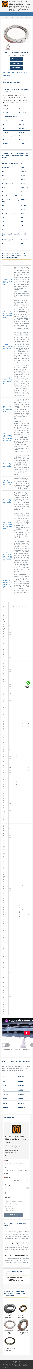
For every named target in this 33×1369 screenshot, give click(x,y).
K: (3, 230)
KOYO (5, 1099)
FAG (4, 1090)
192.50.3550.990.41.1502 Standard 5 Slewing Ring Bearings (7, 437)
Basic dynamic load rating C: (11, 235)
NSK (4, 1077)
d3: (3, 222)
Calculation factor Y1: (9, 196)
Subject (7, 1178)
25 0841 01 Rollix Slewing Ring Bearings (7, 314)
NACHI (5, 1103)
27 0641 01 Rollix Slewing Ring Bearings (7, 347)
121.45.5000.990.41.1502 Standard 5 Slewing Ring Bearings (7, 556)
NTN (4, 1086)
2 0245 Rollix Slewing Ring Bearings (7, 501)
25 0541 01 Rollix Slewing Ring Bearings (7, 408)
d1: (3, 218)
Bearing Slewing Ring (17, 18)
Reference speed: (9, 140)
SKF (4, 1081)
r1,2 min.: (6, 121)
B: (3, 128)
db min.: (5, 132)
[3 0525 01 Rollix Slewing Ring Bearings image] (16, 35)
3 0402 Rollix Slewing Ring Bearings (7, 465)
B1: (4, 124)
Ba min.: (5, 144)
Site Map (18, 1362)
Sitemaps (24, 1362)
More (15, 1286)
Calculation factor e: (9, 214)
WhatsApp (16, 63)
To (5, 1168)
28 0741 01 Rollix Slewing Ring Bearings (7, 483)
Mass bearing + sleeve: (11, 136)
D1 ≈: (4, 206)
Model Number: (8, 113)
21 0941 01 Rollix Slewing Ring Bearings (7, 282)
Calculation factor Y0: (10, 117)
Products (8, 18)
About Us (4, 1362)
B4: (3, 210)
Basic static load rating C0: (10, 201)
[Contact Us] (28, 684)
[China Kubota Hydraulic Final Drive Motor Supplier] (5, 3)
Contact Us (11, 1362)
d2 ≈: (4, 226)
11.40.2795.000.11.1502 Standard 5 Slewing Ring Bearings (7, 584)
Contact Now (16, 59)
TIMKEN (5, 1094)
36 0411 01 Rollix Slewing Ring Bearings (7, 380)
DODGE (5, 1108)
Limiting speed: (7, 240)
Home (3, 18)
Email (6, 1160)
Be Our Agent (16, 68)
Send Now (13, 1214)
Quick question (9, 1185)
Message (7, 1197)
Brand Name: (7, 109)
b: (3, 244)
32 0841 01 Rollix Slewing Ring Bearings (7, 525)
